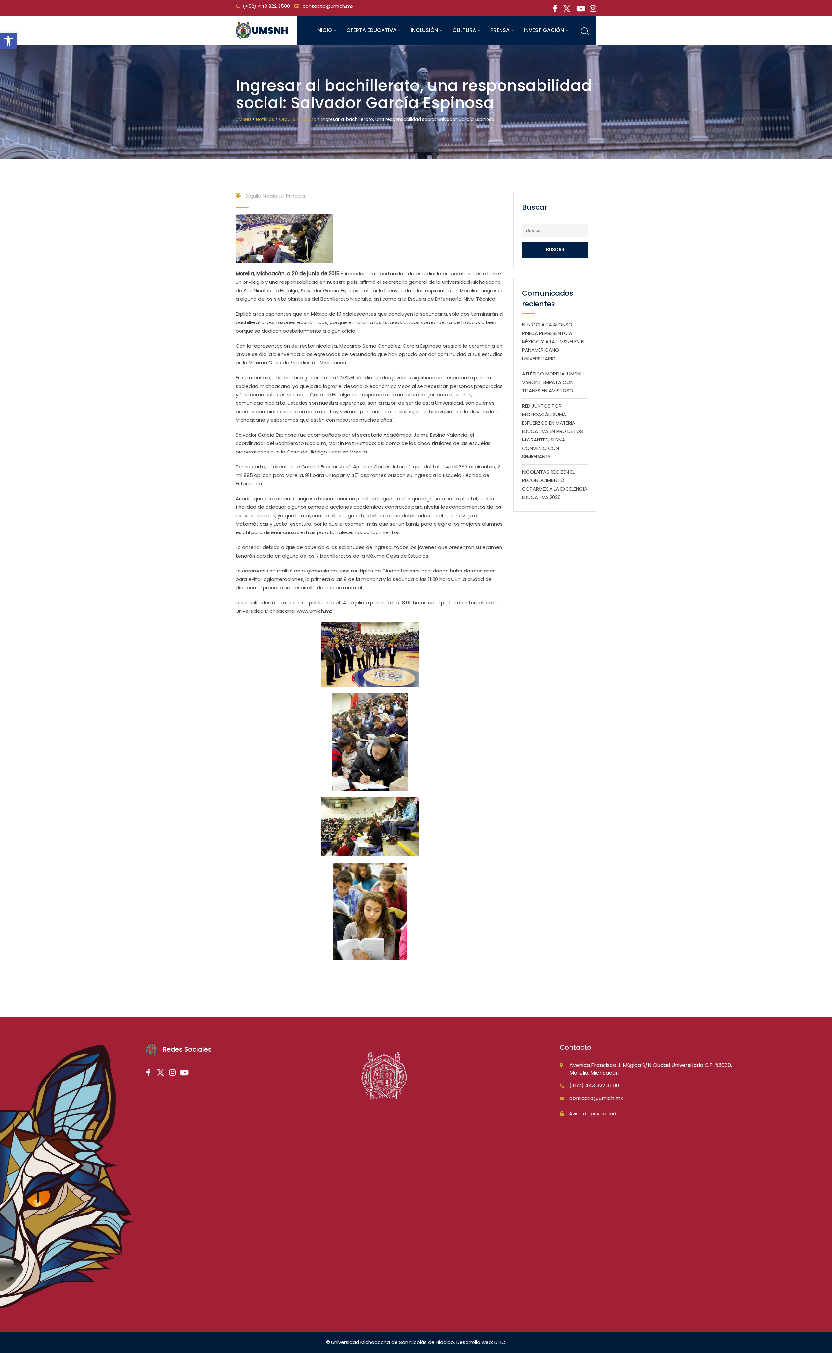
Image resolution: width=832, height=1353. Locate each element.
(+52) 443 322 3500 (266, 6)
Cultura (464, 30)
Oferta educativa (371, 30)
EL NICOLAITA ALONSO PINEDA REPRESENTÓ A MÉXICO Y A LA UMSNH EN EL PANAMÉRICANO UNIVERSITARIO (553, 341)
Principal (296, 195)
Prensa (500, 30)
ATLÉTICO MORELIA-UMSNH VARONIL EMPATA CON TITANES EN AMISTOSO (553, 382)
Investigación (544, 30)
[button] (8, 41)
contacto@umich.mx (328, 6)
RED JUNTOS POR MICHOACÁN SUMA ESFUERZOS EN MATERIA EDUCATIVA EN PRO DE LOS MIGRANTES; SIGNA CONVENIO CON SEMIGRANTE (552, 431)
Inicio (324, 30)
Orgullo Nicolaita (264, 195)
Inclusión (424, 30)
